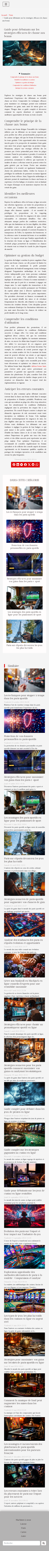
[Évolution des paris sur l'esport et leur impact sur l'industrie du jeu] (24, 1216)
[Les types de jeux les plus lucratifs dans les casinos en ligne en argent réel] (24, 1300)
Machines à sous (23, 1520)
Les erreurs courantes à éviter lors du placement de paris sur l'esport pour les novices (23, 1493)
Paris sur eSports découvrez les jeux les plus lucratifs (24, 646)
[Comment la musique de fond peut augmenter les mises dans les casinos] (24, 1385)
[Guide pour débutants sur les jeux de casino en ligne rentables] (24, 1175)
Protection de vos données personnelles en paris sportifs (24, 546)
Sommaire (25, 74)
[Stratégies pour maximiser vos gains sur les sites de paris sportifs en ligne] (24, 1344)
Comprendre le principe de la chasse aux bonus (24, 77)
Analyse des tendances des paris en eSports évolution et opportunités (23, 941)
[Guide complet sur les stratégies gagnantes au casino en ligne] (24, 1134)
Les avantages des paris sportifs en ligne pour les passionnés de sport (24, 613)
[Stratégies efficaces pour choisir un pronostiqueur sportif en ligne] (24, 1009)
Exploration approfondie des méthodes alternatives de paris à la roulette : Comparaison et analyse (23, 1275)
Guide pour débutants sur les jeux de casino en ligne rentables (24, 1192)
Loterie (23, 1524)
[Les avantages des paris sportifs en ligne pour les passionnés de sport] (24, 598)
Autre (23, 1536)
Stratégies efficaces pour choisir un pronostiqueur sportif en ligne (23, 1026)
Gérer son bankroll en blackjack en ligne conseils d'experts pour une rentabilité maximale (23, 983)
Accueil (4, 15)
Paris (11, 15)
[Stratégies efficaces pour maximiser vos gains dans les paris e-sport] (24, 564)
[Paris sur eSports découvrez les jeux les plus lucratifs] (24, 631)
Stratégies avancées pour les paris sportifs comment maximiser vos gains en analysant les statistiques (22, 1068)
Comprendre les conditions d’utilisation (24, 85)
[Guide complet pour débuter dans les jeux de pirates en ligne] (24, 1093)
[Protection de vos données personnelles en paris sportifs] (24, 531)
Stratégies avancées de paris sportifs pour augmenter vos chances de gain (24, 901)
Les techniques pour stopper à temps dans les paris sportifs (24, 513)
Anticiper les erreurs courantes (24, 88)
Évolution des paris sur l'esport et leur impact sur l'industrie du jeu (22, 1233)
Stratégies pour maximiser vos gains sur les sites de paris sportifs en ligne (24, 1361)
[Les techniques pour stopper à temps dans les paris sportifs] (24, 498)
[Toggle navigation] (6, 4)
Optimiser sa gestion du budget (24, 82)
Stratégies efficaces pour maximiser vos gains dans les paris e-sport (24, 580)
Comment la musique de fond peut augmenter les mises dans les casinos (23, 1403)
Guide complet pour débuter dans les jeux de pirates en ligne (24, 1110)
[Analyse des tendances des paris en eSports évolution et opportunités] (24, 924)
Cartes (23, 1532)
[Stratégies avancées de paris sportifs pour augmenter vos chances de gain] (24, 884)
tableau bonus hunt (38, 366)
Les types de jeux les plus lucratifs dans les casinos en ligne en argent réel (23, 1318)
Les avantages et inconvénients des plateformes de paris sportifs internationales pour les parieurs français (23, 1448)
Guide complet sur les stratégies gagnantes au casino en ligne (21, 1151)
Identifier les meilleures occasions (24, 79)
